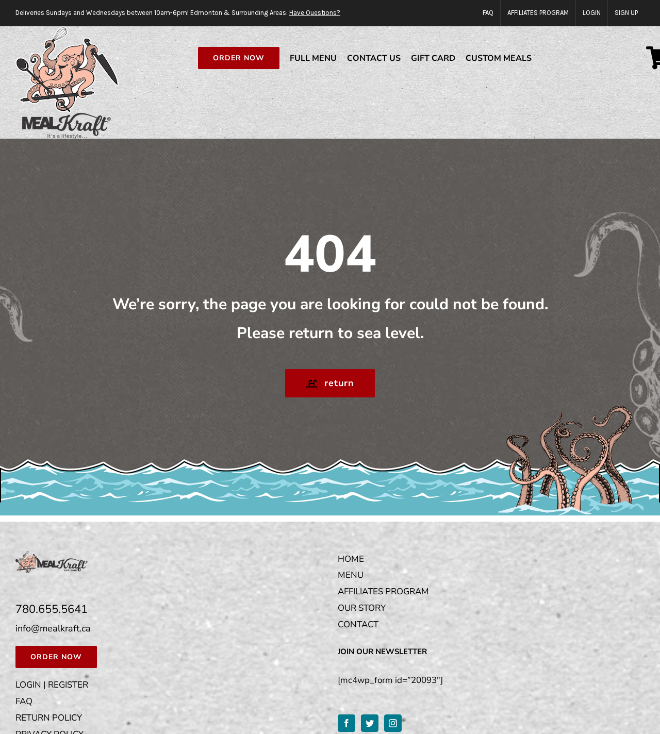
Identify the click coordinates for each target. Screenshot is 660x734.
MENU (351, 575)
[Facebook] (346, 723)
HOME (351, 559)
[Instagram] (393, 723)
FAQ (23, 701)
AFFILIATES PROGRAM (383, 591)
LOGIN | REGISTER (51, 685)
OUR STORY (362, 608)
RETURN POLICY (48, 718)
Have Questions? (314, 12)
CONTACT (358, 624)
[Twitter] (369, 723)
